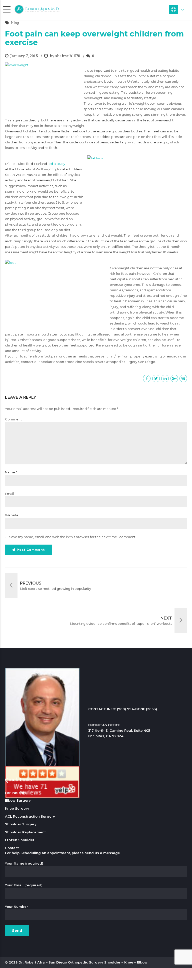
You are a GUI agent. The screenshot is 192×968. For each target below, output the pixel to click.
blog (15, 22)
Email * (10, 494)
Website (11, 515)
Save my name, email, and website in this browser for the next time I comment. (72, 537)
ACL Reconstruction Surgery (30, 816)
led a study (56, 164)
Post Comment (31, 550)
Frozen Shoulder (19, 840)
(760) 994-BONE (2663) (137, 709)
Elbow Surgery (18, 800)
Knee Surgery (17, 808)
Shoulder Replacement (25, 832)
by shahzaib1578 (65, 55)
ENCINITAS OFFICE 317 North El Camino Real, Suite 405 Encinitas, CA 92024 (119, 730)
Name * (11, 472)
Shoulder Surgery (20, 824)
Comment (13, 419)
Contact (12, 848)
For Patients (15, 793)
